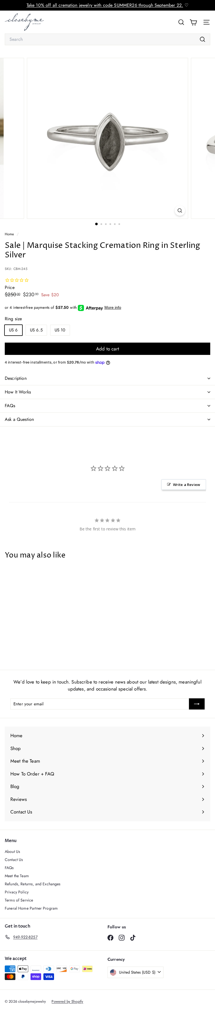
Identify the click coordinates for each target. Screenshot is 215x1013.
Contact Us (14, 859)
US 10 (60, 330)
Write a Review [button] (186, 484)
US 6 (13, 330)
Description (16, 378)
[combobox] (107, 39)
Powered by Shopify (67, 1001)
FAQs (10, 405)
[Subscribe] (197, 704)
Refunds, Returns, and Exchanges (33, 884)
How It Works (18, 392)
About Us (12, 851)
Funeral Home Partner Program (31, 908)
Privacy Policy (17, 892)
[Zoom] (180, 210)
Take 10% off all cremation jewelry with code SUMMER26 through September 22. (105, 5)
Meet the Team (17, 876)
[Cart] (193, 22)
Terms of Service (19, 900)
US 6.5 (36, 330)
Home (10, 234)
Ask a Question (19, 419)
